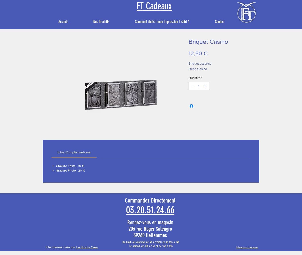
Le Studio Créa (87, 247)
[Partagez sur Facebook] (191, 106)
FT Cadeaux (154, 6)
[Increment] (205, 86)
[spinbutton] (199, 86)
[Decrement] (192, 86)
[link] (74, 152)
